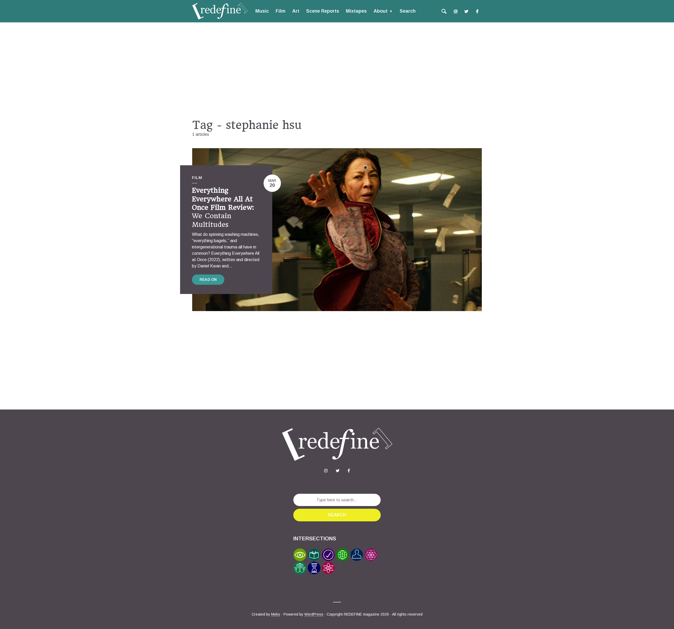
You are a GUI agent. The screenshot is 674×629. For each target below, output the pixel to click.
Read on (208, 279)
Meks (275, 614)
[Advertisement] (337, 70)
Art (295, 11)
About (381, 11)
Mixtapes (356, 11)
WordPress (313, 614)
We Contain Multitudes (223, 207)
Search (407, 11)
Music (262, 11)
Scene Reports (322, 11)
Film (280, 11)
